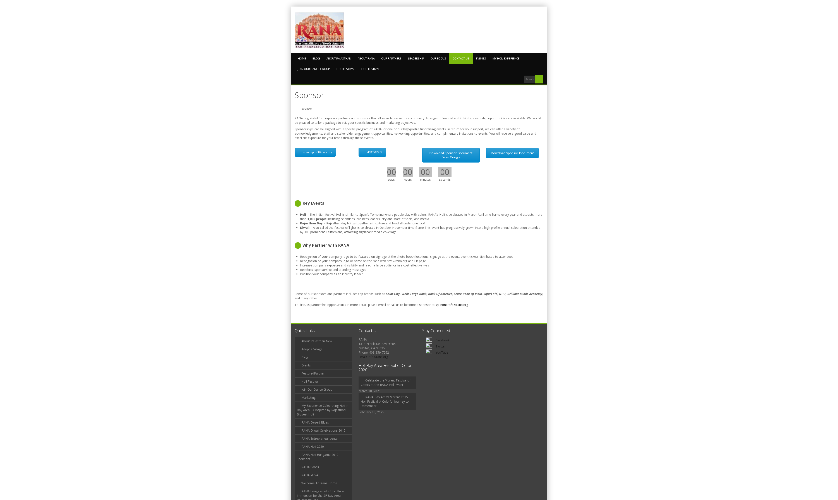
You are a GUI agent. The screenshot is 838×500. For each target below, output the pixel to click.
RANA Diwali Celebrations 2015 (323, 430)
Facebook (443, 340)
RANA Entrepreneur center (320, 438)
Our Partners (391, 58)
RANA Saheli (310, 467)
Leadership (416, 58)
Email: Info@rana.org (373, 357)
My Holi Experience (506, 58)
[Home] (296, 108)
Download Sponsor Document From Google (450, 155)
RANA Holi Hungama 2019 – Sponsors (319, 457)
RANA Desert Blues (315, 422)
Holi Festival (346, 69)
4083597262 (375, 152)
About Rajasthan (338, 58)
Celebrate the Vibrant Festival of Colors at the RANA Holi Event (385, 382)
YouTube (442, 352)
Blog (316, 58)
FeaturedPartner (313, 373)
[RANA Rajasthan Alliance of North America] (319, 30)
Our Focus (438, 58)
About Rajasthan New (316, 341)
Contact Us (461, 58)
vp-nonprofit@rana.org (317, 152)
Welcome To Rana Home (319, 483)
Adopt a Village (311, 349)
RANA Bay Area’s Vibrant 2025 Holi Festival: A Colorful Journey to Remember (385, 401)
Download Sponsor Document (512, 153)
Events (481, 58)
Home (302, 58)
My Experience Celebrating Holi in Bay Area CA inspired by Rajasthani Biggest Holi (322, 409)
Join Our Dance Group (314, 69)
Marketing (308, 397)
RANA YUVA (309, 475)
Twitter (441, 346)
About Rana (366, 58)
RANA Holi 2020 (312, 446)
